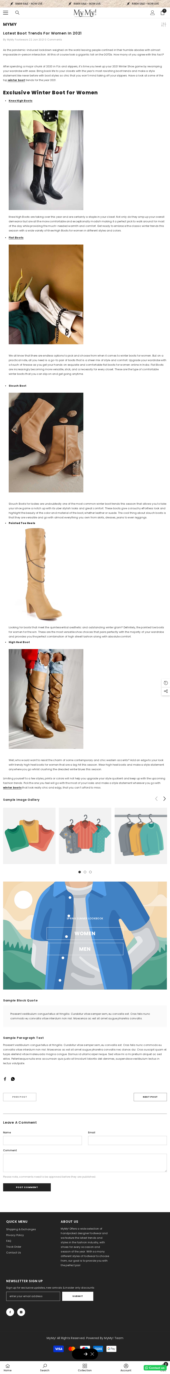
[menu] (5, 12)
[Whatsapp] (13, 1078)
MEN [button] (85, 949)
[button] (164, 798)
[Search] (17, 12)
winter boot (16, 80)
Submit (77, 1296)
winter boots (12, 787)
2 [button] (85, 872)
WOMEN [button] (85, 933)
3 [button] (90, 872)
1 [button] (79, 872)
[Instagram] (21, 1312)
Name (7, 1132)
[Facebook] (5, 1078)
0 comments (53, 39)
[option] (29, 839)
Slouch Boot (18, 385)
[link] (29, 836)
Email (91, 1132)
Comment (10, 1150)
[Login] (152, 12)
